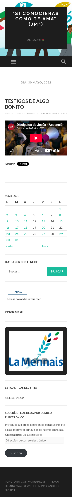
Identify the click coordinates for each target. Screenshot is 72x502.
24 (16, 233)
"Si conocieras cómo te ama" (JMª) (36, 19)
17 (16, 227)
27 (43, 233)
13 (43, 221)
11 (25, 221)
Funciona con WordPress (25, 481)
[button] (27, 361)
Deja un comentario (53, 113)
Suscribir (16, 453)
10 (16, 221)
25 (25, 233)
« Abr (9, 246)
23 (8, 233)
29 (61, 233)
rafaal (31, 113)
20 (43, 227)
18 (25, 227)
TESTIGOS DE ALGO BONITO (27, 104)
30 (8, 240)
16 (8, 227)
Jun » (45, 246)
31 (16, 240)
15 (61, 221)
